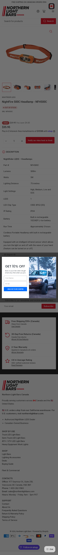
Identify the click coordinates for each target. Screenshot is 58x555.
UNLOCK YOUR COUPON (15, 289)
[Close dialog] (53, 259)
